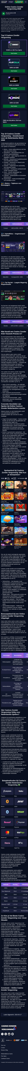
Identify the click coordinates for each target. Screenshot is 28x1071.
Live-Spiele (8, 478)
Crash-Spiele (14, 478)
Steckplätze (22, 478)
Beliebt (2, 478)
